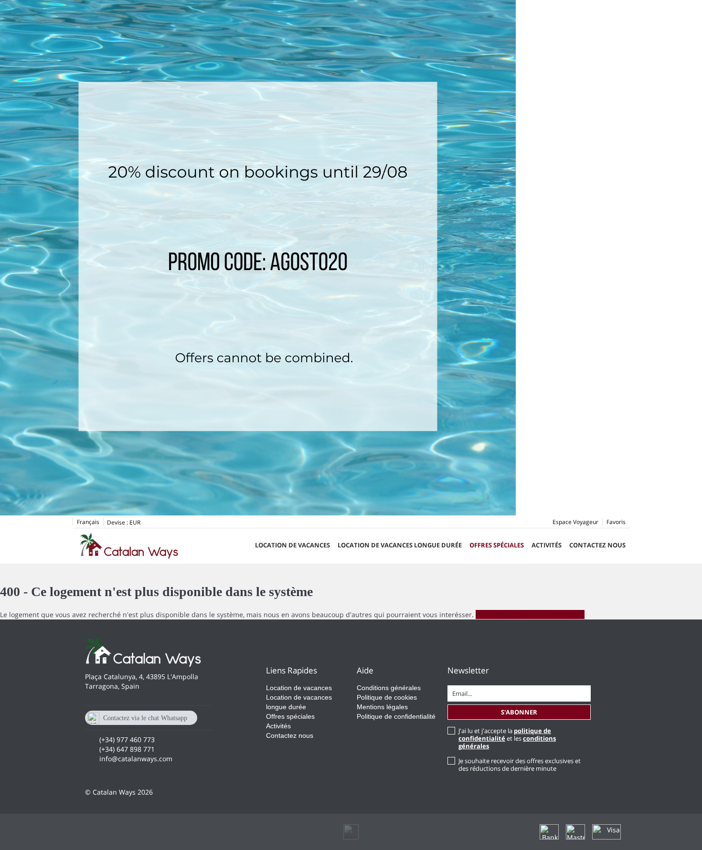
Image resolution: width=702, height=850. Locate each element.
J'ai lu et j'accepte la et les (507, 738)
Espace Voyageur (575, 522)
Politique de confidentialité (396, 716)
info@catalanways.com (135, 758)
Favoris (616, 522)
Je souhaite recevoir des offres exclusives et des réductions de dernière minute (519, 764)
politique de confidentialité (504, 734)
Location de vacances (292, 545)
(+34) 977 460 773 (127, 739)
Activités (547, 545)
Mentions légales (382, 707)
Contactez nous (597, 545)
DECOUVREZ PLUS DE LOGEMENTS (530, 614)
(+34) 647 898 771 (127, 749)
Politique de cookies (387, 697)
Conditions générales (389, 688)
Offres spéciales (496, 545)
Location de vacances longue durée (400, 545)
